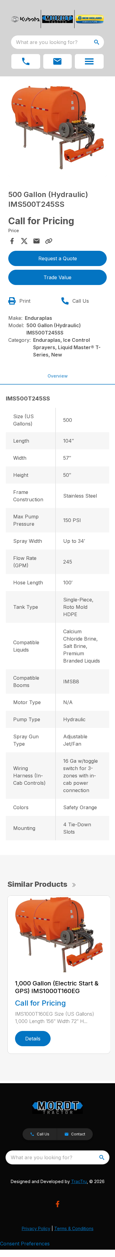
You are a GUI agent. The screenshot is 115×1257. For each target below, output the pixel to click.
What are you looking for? (47, 42)
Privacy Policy (36, 1228)
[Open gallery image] (57, 128)
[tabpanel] (57, 129)
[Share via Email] (36, 241)
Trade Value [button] (57, 277)
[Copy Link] (48, 241)
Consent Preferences (25, 1244)
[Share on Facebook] (12, 241)
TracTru (79, 1181)
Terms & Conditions (74, 1228)
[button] (25, 61)
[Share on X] (24, 241)
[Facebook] (57, 1204)
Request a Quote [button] (57, 258)
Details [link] (32, 1039)
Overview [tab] (58, 375)
